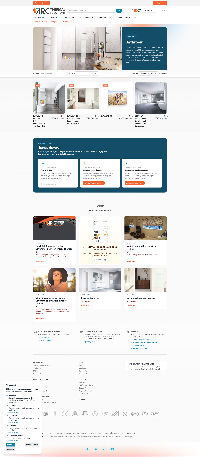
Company (83, 379)
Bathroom (65, 22)
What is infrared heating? (42, 365)
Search (36, 74)
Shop (136, 17)
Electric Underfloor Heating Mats (44, 402)
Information (38, 362)
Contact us (82, 388)
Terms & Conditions (104, 433)
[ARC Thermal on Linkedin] (104, 449)
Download (99, 260)
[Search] (119, 11)
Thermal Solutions (104, 17)
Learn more (27, 392)
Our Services (52, 17)
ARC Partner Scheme (86, 385)
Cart (80, 365)
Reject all (10, 449)
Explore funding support (133, 183)
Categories (54, 22)
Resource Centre (122, 17)
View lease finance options (92, 183)
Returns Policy (84, 374)
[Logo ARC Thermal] (49, 11)
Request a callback (85, 391)
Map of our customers (87, 394)
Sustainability (39, 17)
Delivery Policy (84, 371)
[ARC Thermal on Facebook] (87, 449)
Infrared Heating (86, 17)
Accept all (10, 444)
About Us (82, 382)
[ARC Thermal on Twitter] (95, 449)
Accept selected (32, 444)
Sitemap (82, 399)
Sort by (135, 74)
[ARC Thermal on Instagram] (112, 449)
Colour (72, 74)
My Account (83, 368)
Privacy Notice (117, 433)
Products (44, 22)
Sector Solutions (69, 17)
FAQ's (35, 371)
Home (36, 22)
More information (13, 412)
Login (163, 10)
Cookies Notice (129, 433)
